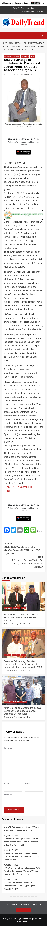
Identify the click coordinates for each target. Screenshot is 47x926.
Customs (7, 655)
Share (39, 531)
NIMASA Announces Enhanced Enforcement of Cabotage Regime (19, 884)
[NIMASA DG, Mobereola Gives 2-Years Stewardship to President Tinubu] (23, 596)
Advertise (30, 8)
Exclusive (16, 56)
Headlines (25, 56)
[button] (4, 35)
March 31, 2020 (22, 75)
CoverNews (38, 918)
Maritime (16, 608)
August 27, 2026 (21, 670)
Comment (9, 748)
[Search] (42, 35)
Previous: (22, 548)
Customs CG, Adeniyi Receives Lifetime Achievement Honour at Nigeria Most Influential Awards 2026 (23, 664)
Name (7, 783)
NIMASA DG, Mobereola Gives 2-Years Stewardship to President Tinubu (21, 617)
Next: (27, 562)
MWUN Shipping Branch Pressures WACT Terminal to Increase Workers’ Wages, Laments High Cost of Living (23, 871)
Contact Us (36, 904)
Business (7, 56)
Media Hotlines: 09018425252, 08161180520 (24, 12)
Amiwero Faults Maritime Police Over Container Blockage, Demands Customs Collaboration (23, 711)
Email (28, 783)
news (32, 56)
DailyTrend (9, 75)
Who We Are (18, 8)
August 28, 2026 (21, 624)
